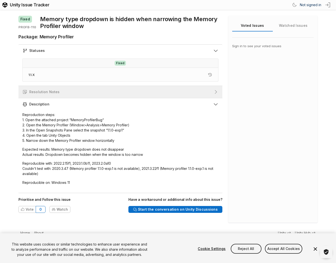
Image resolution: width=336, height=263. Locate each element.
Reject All (246, 249)
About (39, 233)
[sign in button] (328, 5)
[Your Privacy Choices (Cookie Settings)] (326, 252)
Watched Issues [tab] (293, 25)
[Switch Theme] (294, 4)
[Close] (315, 249)
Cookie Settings (212, 249)
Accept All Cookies (283, 249)
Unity (282, 233)
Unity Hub (303, 233)
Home (25, 233)
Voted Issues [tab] (252, 25)
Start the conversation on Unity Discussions (178, 209)
